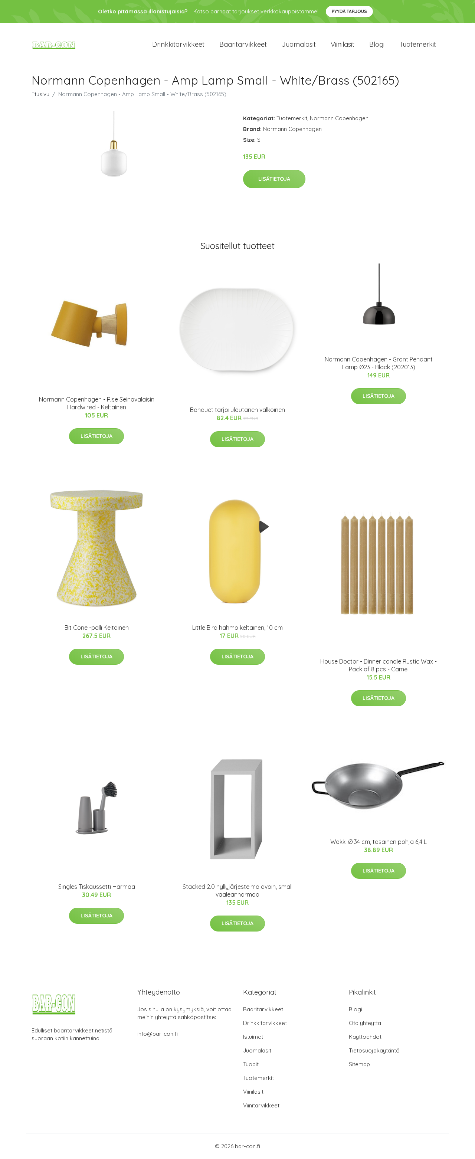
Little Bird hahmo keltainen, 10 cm (237, 627)
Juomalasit (299, 44)
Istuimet (253, 1036)
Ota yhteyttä (365, 1023)
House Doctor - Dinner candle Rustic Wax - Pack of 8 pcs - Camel (378, 665)
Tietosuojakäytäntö (374, 1050)
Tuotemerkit (417, 44)
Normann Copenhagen (339, 118)
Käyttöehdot (365, 1036)
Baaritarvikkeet (243, 44)
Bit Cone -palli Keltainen (97, 627)
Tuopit (251, 1064)
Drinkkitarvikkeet (178, 44)
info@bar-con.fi (157, 1033)
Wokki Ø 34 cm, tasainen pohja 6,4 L (378, 841)
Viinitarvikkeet (261, 1105)
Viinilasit (342, 44)
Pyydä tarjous (349, 11)
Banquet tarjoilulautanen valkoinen (237, 409)
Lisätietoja (274, 179)
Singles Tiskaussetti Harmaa (96, 886)
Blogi (376, 44)
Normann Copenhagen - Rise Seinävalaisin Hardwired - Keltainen (96, 403)
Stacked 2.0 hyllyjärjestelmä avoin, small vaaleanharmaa (237, 890)
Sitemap (359, 1064)
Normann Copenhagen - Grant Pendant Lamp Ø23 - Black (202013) (379, 363)
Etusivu (40, 94)
